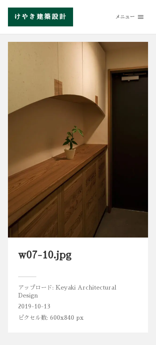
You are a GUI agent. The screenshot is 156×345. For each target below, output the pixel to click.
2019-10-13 (34, 307)
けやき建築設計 (40, 17)
